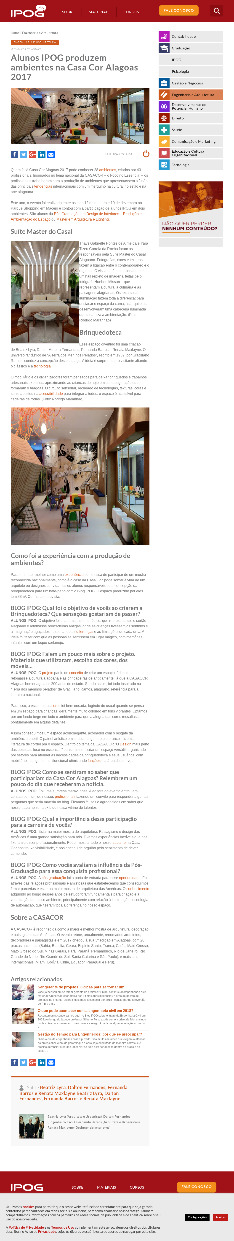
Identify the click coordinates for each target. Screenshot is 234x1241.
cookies (29, 1207)
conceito (76, 673)
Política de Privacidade (26, 1227)
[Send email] (51, 154)
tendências (43, 186)
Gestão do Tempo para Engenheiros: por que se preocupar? (90, 1034)
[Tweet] (23, 154)
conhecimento (137, 889)
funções (94, 761)
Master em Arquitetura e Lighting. (83, 219)
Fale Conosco (179, 10)
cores (55, 706)
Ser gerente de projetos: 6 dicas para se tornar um (81, 987)
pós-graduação (53, 878)
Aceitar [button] (221, 1217)
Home (15, 32)
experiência (74, 575)
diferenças (84, 632)
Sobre (68, 12)
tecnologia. (42, 366)
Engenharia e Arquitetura (40, 32)
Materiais (99, 12)
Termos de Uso (62, 1227)
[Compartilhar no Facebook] (14, 154)
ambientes (107, 170)
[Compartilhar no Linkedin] (41, 154)
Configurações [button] (197, 1217)
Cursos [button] (131, 12)
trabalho (119, 842)
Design (125, 744)
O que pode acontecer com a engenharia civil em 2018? (85, 1011)
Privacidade (47, 1231)
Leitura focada (119, 154)
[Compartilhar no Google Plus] (32, 154)
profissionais (65, 797)
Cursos (137, 1187)
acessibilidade (51, 394)
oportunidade (130, 878)
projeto (47, 673)
